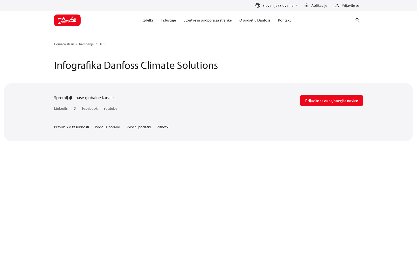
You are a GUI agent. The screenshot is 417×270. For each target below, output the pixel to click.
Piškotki (163, 126)
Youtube (110, 108)
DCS (101, 44)
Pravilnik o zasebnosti (71, 126)
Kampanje (86, 44)
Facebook (90, 108)
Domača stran (64, 44)
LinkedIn (61, 108)
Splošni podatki (138, 126)
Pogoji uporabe (107, 126)
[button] (315, 5)
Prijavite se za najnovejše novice (331, 100)
